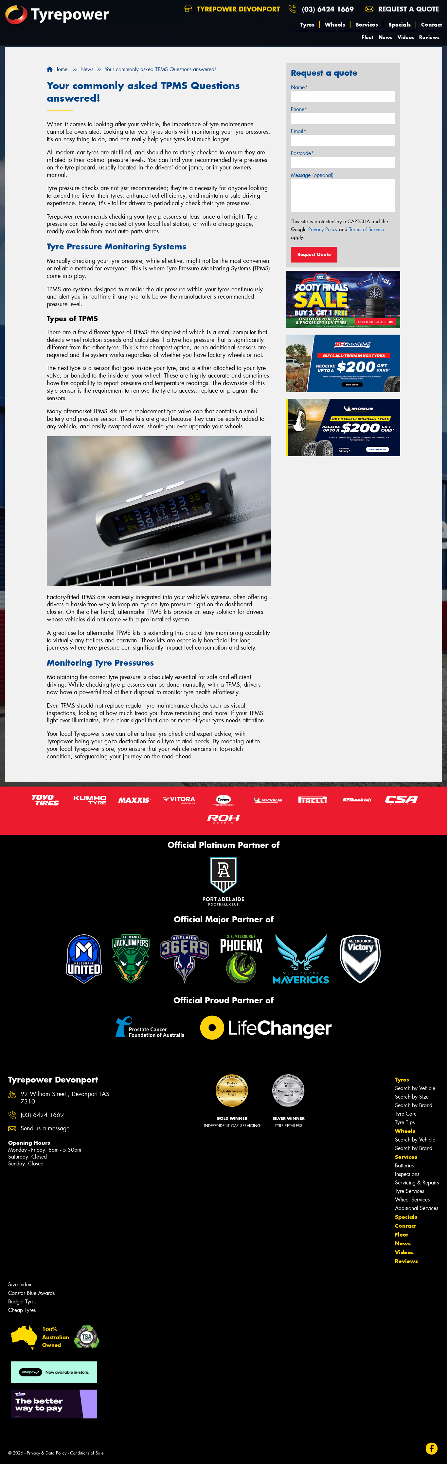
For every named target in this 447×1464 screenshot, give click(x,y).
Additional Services (416, 1208)
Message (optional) (312, 175)
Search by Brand (413, 1105)
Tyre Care (406, 1113)
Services (367, 24)
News (385, 37)
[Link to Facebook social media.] (432, 1449)
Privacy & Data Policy (46, 1453)
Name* (299, 87)
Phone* (299, 109)
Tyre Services (409, 1191)
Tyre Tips (405, 1122)
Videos (406, 37)
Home (60, 69)
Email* (298, 131)
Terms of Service (366, 229)
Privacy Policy (322, 229)
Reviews (429, 37)
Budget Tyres (22, 1301)
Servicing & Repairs (417, 1182)
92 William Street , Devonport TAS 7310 (65, 1097)
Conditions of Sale (87, 1453)
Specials (399, 24)
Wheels (335, 24)
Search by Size (412, 1096)
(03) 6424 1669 (328, 9)
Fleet (367, 37)
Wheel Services (412, 1199)
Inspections (407, 1174)
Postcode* (302, 153)
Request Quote (314, 254)
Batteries (404, 1165)
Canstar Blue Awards (31, 1293)
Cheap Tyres (22, 1310)
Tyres (307, 24)
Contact (431, 24)
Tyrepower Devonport (237, 9)
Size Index (19, 1284)
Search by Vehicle (415, 1088)
